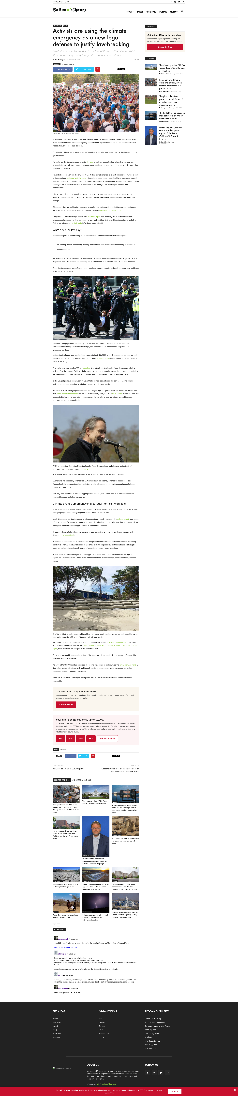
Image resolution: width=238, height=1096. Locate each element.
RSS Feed (56, 1037)
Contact (102, 1037)
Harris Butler (164, 91)
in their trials (77, 223)
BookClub (57, 1033)
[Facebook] (171, 1)
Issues (129, 12)
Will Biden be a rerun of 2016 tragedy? (68, 769)
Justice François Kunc (117, 642)
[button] (182, 12)
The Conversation (68, 64)
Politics (85, 798)
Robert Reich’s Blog (153, 1018)
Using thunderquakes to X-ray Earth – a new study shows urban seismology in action (95, 917)
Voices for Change (89, 855)
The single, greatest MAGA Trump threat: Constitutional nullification (172, 68)
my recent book (67, 535)
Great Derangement (127, 665)
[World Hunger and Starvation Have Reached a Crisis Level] (66, 903)
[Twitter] (179, 1)
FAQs (101, 1030)
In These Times (151, 1048)
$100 (91, 738)
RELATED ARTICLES (61, 780)
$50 (81, 738)
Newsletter (57, 1022)
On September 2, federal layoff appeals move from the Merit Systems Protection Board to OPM (124, 886)
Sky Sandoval (164, 121)
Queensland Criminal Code (110, 210)
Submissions (104, 1033)
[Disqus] (96, 966)
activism (63, 749)
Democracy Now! (152, 1033)
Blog (55, 1030)
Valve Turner (117, 394)
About (101, 1018)
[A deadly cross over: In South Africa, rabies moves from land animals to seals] (125, 826)
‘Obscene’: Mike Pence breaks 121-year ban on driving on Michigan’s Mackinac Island (120, 770)
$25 (70, 738)
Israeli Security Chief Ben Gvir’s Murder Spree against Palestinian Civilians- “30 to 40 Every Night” (94, 861)
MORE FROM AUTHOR (81, 780)
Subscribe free (66, 704)
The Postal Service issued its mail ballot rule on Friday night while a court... (172, 115)
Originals (151, 12)
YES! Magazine (151, 1044)
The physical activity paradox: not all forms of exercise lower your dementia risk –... (171, 100)
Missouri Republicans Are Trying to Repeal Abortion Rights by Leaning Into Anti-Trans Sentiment (125, 914)
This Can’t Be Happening (155, 1022)
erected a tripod (94, 217)
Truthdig (148, 1037)
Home (55, 1018)
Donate (163, 12)
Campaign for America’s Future (157, 1026)
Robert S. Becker (165, 74)
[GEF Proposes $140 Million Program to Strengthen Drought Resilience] (66, 874)
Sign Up (174, 12)
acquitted (86, 368)
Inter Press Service (152, 1041)
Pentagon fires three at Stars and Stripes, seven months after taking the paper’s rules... (170, 84)
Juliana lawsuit (123, 519)
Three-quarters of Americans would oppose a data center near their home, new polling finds (95, 886)
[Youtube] (183, 1)
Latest (140, 12)
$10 (60, 738)
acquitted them (103, 358)
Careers (102, 1026)
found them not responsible (68, 394)
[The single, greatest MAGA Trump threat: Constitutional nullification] (95, 792)
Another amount (107, 738)
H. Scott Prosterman (166, 142)
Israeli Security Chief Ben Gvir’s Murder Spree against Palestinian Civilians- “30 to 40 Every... (170, 133)
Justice (65, 25)
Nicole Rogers (60, 60)
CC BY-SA (84, 469)
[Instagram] (175, 1)
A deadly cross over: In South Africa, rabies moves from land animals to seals (125, 841)
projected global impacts (76, 178)
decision (90, 162)
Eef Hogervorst (164, 108)
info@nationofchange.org (107, 1084)
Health (56, 828)
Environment (57, 25)
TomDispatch (150, 1030)
